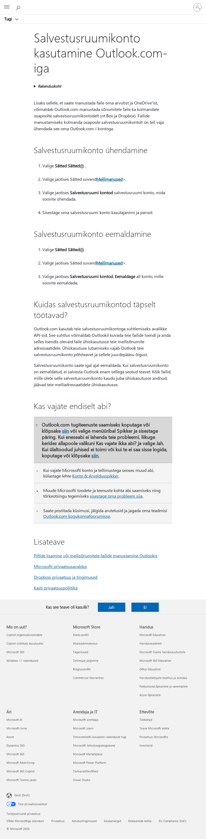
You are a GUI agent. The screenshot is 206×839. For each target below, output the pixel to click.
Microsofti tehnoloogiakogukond (94, 745)
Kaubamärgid (112, 821)
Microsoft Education (152, 635)
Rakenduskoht (49, 86)
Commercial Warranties (88, 678)
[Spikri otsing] (18, 7)
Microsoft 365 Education (155, 661)
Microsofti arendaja (85, 720)
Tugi (8, 18)
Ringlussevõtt (82, 669)
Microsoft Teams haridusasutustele (162, 652)
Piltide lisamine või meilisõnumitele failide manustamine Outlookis (95, 555)
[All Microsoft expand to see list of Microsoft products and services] (6, 7)
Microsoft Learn (83, 728)
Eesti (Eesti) (22, 795)
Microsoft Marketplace (87, 754)
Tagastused (80, 652)
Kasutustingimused (84, 821)
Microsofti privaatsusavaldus (60, 566)
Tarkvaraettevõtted (85, 771)
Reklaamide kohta (140, 821)
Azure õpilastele (150, 695)
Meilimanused (109, 179)
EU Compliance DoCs (172, 821)
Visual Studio (81, 780)
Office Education (150, 669)
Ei (145, 607)
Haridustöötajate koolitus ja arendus (163, 678)
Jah (111, 607)
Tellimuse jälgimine (85, 661)
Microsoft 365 (15, 652)
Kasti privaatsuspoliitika (56, 588)
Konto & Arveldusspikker (95, 476)
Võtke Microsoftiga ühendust (25, 821)
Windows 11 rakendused (22, 661)
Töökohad (145, 720)
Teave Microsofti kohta (154, 728)
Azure (10, 737)
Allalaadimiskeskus (85, 643)
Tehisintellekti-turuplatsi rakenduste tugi (99, 737)
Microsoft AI (14, 720)
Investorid (145, 745)
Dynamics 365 (15, 745)
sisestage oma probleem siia (116, 496)
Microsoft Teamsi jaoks (21, 780)
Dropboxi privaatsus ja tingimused (65, 577)
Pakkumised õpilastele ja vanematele (163, 686)
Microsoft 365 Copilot (20, 771)
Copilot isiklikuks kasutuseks (24, 643)
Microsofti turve (16, 728)
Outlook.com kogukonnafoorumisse (76, 516)
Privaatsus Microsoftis (153, 737)
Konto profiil (81, 635)
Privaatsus (58, 821)
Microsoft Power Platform (89, 763)
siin (65, 431)
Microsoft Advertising (20, 763)
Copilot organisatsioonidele (24, 635)
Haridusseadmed (150, 643)
